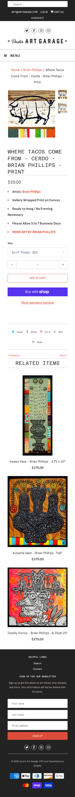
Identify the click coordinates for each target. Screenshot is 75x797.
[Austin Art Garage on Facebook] (34, 30)
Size (10, 243)
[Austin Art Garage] (38, 41)
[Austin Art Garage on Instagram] (41, 30)
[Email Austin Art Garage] (48, 30)
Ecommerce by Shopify (49, 763)
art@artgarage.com (24, 12)
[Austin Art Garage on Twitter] (26, 30)
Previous (14, 355)
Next (63, 355)
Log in (44, 12)
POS (41, 761)
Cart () (58, 12)
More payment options (37, 303)
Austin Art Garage (28, 761)
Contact (37, 669)
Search (37, 663)
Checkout (37, 18)
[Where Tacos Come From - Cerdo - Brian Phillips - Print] (32, 114)
